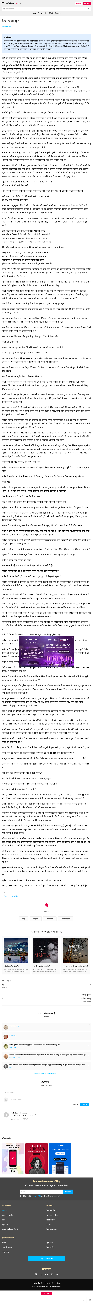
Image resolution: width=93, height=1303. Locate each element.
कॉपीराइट (57, 1283)
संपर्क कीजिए (50, 1220)
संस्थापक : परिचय (52, 1215)
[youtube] (46, 1274)
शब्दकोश (44, 13)
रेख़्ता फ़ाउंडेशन (51, 1210)
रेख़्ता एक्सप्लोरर (51, 1229)
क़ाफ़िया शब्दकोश (7, 1215)
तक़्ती (3, 1220)
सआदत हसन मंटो (6, 26)
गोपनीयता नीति (36, 1196)
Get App (86, 3)
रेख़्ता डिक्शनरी (7, 1247)
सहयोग (4, 1210)
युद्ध (23, 919)
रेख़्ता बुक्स (5, 1252)
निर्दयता (35, 919)
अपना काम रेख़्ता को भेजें (10, 1229)
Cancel (75, 1104)
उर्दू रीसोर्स (5, 1224)
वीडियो (51, 13)
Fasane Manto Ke (11, 896)
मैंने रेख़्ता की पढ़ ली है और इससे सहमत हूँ (41, 1196)
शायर (34, 13)
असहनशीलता (66, 919)
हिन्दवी (4, 1242)
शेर (39, 13)
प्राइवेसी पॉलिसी (37, 1283)
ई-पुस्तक (57, 13)
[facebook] (35, 1274)
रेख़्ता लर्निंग (50, 1247)
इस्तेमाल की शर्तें (48, 1283)
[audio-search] (89, 9)
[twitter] (41, 1274)
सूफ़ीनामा (49, 1242)
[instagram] (52, 1274)
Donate (78, 3)
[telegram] (57, 1274)
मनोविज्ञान (50, 919)
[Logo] (9, 3)
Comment (84, 1104)
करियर (48, 1224)
